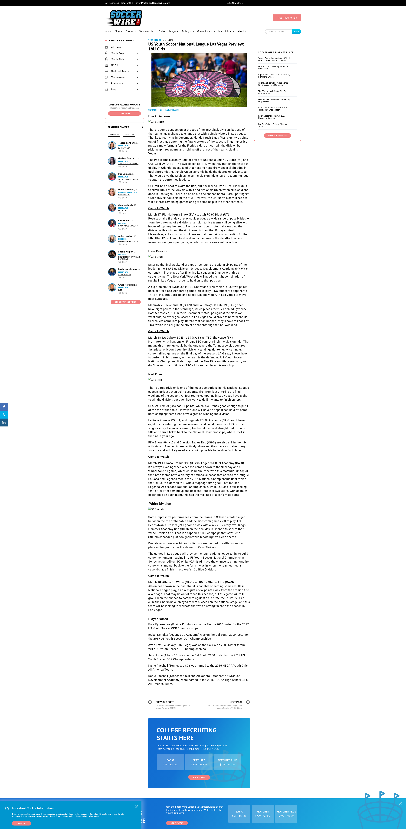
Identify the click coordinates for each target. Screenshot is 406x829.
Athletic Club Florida (128, 164)
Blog (117, 31)
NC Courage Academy (128, 226)
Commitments (205, 31)
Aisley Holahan (126, 236)
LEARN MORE (233, 3)
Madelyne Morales (127, 269)
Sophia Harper (125, 251)
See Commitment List (125, 302)
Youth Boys (117, 53)
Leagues (173, 31)
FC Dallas (122, 210)
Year (126, 134)
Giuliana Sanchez (127, 158)
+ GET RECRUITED (287, 17)
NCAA (114, 65)
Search (296, 31)
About (240, 31)
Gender (113, 134)
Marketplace (225, 31)
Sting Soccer (124, 275)
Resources (117, 83)
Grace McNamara (127, 284)
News (108, 31)
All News (116, 47)
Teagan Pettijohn (127, 142)
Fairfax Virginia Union (128, 241)
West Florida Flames (128, 179)
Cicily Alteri (124, 220)
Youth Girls (117, 59)
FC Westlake (124, 148)
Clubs (162, 31)
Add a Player (199, 777)
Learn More (124, 113)
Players (129, 31)
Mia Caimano (125, 173)
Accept (21, 823)
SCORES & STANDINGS (163, 110)
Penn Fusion (124, 195)
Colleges (186, 31)
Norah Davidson (126, 189)
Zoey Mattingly (126, 204)
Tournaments (146, 31)
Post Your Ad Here (277, 135)
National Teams (120, 71)
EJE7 (120, 290)
